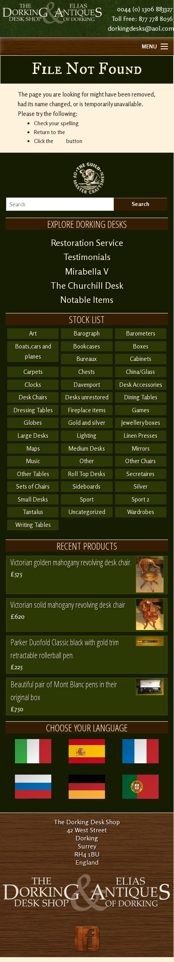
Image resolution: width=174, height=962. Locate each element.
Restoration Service (87, 242)
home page (79, 131)
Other (87, 461)
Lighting (86, 435)
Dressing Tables (33, 410)
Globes (33, 422)
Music (33, 461)
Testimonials (87, 257)
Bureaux (86, 359)
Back (60, 140)
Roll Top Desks (86, 474)
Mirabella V (87, 271)
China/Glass (140, 372)
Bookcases (86, 346)
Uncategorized (86, 512)
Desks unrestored (87, 397)
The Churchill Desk (87, 285)
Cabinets (140, 359)
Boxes (141, 346)
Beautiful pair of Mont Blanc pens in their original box (63, 691)
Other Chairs (140, 461)
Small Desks (33, 499)
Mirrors (141, 448)
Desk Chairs (33, 397)
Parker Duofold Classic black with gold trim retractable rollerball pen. (64, 649)
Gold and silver (86, 422)
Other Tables (33, 474)
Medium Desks (86, 448)
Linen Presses (140, 435)
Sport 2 (140, 499)
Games (140, 410)
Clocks (33, 385)
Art (33, 333)
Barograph (86, 333)
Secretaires (140, 474)
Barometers (140, 333)
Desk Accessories (140, 385)
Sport (87, 499)
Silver (141, 486)
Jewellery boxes (140, 422)
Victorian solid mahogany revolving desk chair (67, 604)
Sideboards (87, 486)
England (87, 862)
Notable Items (86, 299)
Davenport (86, 385)
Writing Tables (33, 525)
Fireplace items (87, 410)
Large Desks (32, 435)
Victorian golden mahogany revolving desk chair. (71, 562)
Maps (33, 448)
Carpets (33, 372)
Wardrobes (140, 512)
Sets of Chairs (33, 486)
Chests (86, 372)
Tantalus (33, 512)
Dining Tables (140, 397)
